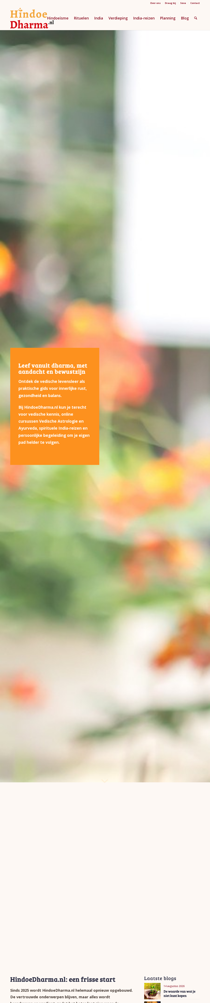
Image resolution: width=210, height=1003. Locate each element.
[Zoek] (196, 18)
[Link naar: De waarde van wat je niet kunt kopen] (152, 991)
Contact (195, 3)
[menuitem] (155, 3)
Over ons (155, 3)
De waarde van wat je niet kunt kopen (179, 993)
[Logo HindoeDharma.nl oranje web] (32, 18)
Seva (183, 3)
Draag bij (170, 3)
